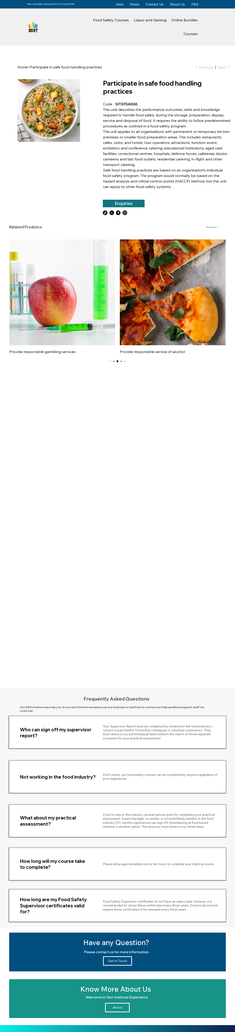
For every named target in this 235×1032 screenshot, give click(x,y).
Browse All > (212, 227)
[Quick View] (62, 292)
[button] (111, 20)
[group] (117, 297)
